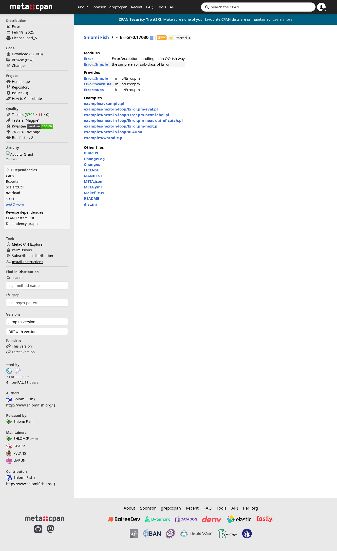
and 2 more (15, 204)
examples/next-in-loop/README (113, 131)
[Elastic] (238, 519)
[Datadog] (186, 519)
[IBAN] (152, 533)
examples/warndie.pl (104, 137)
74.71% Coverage (26, 131)
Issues (17, 93)
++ (162, 37)
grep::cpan (118, 6)
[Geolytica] (134, 533)
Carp (10, 175)
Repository (20, 87)
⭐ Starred (180, 38)
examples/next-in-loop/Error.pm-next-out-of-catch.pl (133, 120)
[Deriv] (212, 519)
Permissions (22, 250)
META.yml (93, 186)
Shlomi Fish (23, 421)
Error (16, 26)
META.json (93, 181)
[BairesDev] (124, 519)
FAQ (149, 6)
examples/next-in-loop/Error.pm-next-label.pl (126, 114)
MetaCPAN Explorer (28, 244)
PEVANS (20, 453)
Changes (19, 65)
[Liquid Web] (196, 533)
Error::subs (94, 89)
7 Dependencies (23, 170)
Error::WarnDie (98, 83)
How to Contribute (27, 98)
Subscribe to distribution (32, 255)
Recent (136, 6)
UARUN (20, 460)
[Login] (321, 7)
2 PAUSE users (18, 376)
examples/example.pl (104, 103)
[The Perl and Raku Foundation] (247, 533)
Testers (18, 114)
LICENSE (91, 169)
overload (13, 192)
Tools (161, 6)
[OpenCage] (227, 533)
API (173, 6)
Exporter (13, 181)
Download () (27, 54)
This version (22, 346)
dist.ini (90, 204)
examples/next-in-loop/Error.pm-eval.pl (121, 109)
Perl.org (250, 508)
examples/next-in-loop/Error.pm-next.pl (121, 126)
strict (10, 198)
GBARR (19, 445)
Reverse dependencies (24, 212)
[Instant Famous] (170, 533)
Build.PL (91, 152)
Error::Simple (96, 64)
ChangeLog (94, 158)
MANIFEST (93, 175)
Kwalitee (19, 126)
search (17, 277)
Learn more (282, 19)
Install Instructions (27, 261)
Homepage (21, 81)
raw (29, 59)
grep (15, 295)
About (82, 6)
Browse (18, 59)
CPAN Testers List (20, 218)
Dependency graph (22, 223)
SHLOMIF (21, 438)
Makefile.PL (94, 192)
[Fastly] (264, 519)
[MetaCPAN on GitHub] (38, 534)
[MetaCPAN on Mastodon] (55, 534)
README (91, 198)
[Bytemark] (157, 519)
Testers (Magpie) (25, 120)
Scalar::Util (15, 187)
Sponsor (99, 6)
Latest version (23, 351)
